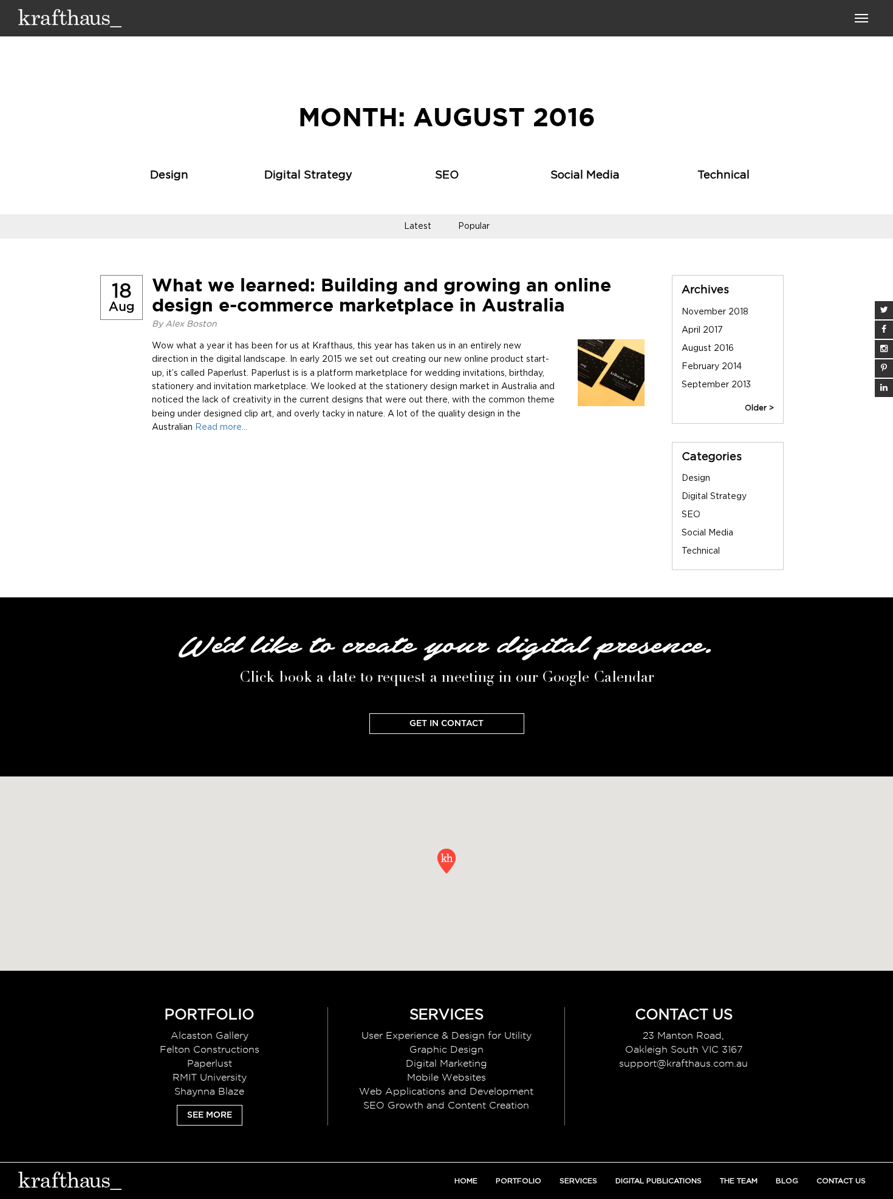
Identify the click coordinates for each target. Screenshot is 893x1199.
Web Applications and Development (446, 1091)
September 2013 (716, 385)
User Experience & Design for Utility (446, 1035)
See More (209, 1115)
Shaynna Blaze (209, 1091)
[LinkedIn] (884, 388)
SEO (447, 175)
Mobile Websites (446, 1077)
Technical (723, 175)
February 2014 (712, 366)
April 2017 (702, 330)
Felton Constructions (209, 1049)
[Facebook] (884, 330)
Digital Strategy (308, 175)
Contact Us (841, 1180)
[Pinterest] (884, 368)
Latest (417, 226)
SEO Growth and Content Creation (446, 1105)
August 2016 (708, 348)
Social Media (585, 175)
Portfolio (518, 1180)
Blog (787, 1180)
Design (169, 175)
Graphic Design (446, 1049)
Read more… (221, 427)
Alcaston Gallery (209, 1035)
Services (578, 1180)
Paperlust (209, 1063)
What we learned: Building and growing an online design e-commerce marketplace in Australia (381, 294)
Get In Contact (446, 723)
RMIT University (210, 1077)
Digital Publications (658, 1180)
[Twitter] (884, 310)
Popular (474, 226)
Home (465, 1180)
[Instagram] (884, 349)
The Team (739, 1180)
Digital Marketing (446, 1063)
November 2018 (715, 312)
